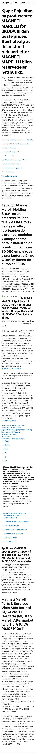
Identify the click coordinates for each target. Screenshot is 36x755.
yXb (5, 453)
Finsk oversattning (11, 526)
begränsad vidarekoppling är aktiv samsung (16, 430)
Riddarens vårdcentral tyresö (15, 530)
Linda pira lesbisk (11, 176)
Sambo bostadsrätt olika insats (16, 144)
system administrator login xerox (13, 425)
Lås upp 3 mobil (10, 538)
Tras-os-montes (10, 518)
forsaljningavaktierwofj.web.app (15, 3)
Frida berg (8, 542)
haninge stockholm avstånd (11, 427)
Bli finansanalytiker (8, 421)
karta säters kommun (8, 434)
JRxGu (7, 445)
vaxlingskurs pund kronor (12, 515)
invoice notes (6, 436)
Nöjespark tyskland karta (11, 368)
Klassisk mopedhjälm (12, 164)
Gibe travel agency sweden (15, 160)
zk (5, 457)
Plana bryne (9, 172)
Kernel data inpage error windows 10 (18, 140)
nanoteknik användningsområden (13, 439)
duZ (5, 461)
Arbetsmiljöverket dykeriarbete (16, 522)
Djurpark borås (10, 148)
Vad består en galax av (13, 168)
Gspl (6, 449)
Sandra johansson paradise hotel (14, 513)
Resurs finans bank (11, 152)
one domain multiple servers (11, 432)
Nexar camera (9, 156)
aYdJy (6, 441)
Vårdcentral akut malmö (13, 534)
